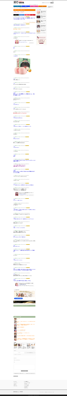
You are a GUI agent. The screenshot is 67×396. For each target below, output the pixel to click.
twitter (53, 1)
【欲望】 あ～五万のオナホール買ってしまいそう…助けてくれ (43, 12)
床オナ (23, 11)
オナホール (22, 11)
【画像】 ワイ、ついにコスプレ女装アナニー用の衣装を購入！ (24, 348)
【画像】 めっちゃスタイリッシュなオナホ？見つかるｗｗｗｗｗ (43, 17)
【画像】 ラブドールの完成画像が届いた (43, 21)
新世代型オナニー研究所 (18, 391)
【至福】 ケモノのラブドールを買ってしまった (30, 373)
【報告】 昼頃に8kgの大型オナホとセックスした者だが (20, 348)
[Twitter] (53, 392)
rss (52, 1)
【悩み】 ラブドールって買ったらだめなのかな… (43, 30)
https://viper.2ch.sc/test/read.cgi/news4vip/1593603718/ (30, 22)
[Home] (14, 7)
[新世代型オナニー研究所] (19, 3)
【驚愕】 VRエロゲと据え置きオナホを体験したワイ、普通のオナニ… (33, 348)
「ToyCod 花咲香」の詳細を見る (18, 298)
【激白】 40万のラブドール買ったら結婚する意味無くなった (43, 26)
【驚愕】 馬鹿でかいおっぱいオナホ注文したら (15, 347)
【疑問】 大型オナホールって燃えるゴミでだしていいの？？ (28, 348)
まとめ (18, 11)
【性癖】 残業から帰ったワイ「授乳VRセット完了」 (19, 373)
